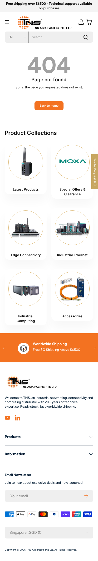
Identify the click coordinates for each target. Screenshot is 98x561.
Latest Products (26, 189)
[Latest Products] (26, 162)
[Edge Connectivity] (26, 228)
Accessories (72, 316)
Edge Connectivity (26, 255)
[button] (89, 22)
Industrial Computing (26, 318)
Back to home (49, 105)
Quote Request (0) (95, 172)
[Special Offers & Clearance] (72, 162)
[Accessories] (72, 289)
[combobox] (49, 37)
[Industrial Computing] (26, 289)
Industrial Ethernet (72, 255)
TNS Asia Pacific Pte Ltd (39, 549)
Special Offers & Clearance (72, 191)
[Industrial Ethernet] (72, 228)
